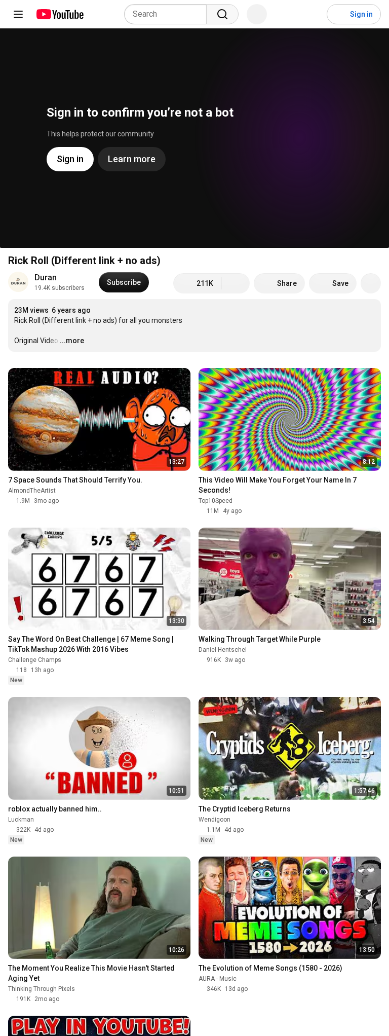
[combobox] (168, 14)
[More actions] (371, 283)
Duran (45, 277)
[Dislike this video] (235, 283)
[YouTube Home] (59, 14)
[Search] (222, 14)
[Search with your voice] (257, 14)
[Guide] (18, 14)
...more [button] (72, 341)
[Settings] (312, 14)
